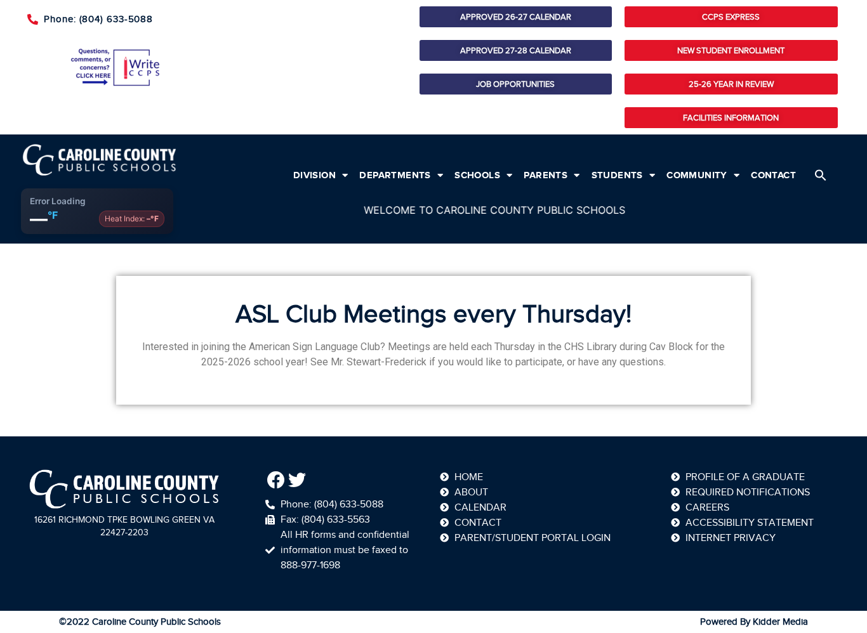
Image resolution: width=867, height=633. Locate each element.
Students (617, 175)
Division (314, 175)
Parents (545, 175)
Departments (394, 175)
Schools (477, 175)
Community (696, 175)
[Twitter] (297, 480)
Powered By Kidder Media (754, 622)
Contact (773, 175)
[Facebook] (276, 480)
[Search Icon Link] (821, 175)
